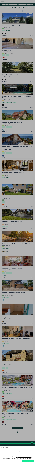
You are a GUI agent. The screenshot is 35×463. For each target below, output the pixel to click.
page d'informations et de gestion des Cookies (23, 457)
